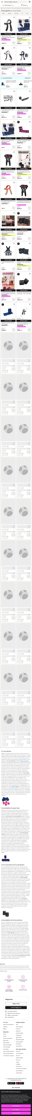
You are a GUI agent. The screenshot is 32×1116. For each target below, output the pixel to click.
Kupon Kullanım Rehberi (8, 1051)
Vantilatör (18, 1064)
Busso (24, 966)
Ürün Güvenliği (6, 1047)
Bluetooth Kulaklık (20, 1039)
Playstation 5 (19, 1035)
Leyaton (13, 967)
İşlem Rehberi (6, 1042)
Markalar (5, 1026)
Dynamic (2, 969)
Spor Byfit (16, 13)
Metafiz (27, 966)
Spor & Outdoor (7, 8)
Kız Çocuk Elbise (19, 1053)
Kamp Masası (19, 1073)
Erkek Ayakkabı (19, 1041)
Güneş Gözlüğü (19, 1057)
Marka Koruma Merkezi (8, 1024)
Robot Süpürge (19, 1026)
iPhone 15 (18, 1051)
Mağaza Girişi (16, 1003)
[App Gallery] (20, 1083)
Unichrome (9, 969)
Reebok (9, 967)
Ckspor (29, 969)
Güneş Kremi (19, 1066)
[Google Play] (11, 1083)
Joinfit (17, 969)
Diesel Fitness (21, 967)
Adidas (3, 13)
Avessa (6, 967)
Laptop (17, 1062)
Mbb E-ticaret (22, 969)
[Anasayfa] (2, 8)
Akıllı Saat (18, 1031)
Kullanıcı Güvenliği (7, 1045)
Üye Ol (4, 1034)
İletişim (4, 1028)
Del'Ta (16, 967)
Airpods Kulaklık (19, 1033)
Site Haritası (6, 1049)
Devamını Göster (3, 971)
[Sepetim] (29, 1)
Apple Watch (19, 1037)
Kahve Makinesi (19, 1070)
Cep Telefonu (19, 1046)
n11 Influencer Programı (8, 1055)
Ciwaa (5, 969)
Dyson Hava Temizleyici (21, 1068)
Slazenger (14, 969)
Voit (22, 13)
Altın (17, 1024)
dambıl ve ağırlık (14, 786)
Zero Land (2, 967)
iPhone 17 (18, 1055)
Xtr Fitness (27, 967)
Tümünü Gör (27, 78)
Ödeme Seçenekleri (7, 1038)
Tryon (26, 969)
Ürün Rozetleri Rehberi (8, 1053)
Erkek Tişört (18, 1044)
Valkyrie (18, 966)
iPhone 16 (18, 1060)
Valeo (27, 13)
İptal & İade (5, 1040)
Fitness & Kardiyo (25, 8)
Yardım (4, 1036)
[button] (6, 32)
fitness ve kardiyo (25, 761)
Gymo (21, 966)
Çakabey (9, 13)
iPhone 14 (18, 1028)
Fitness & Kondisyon (16, 8)
